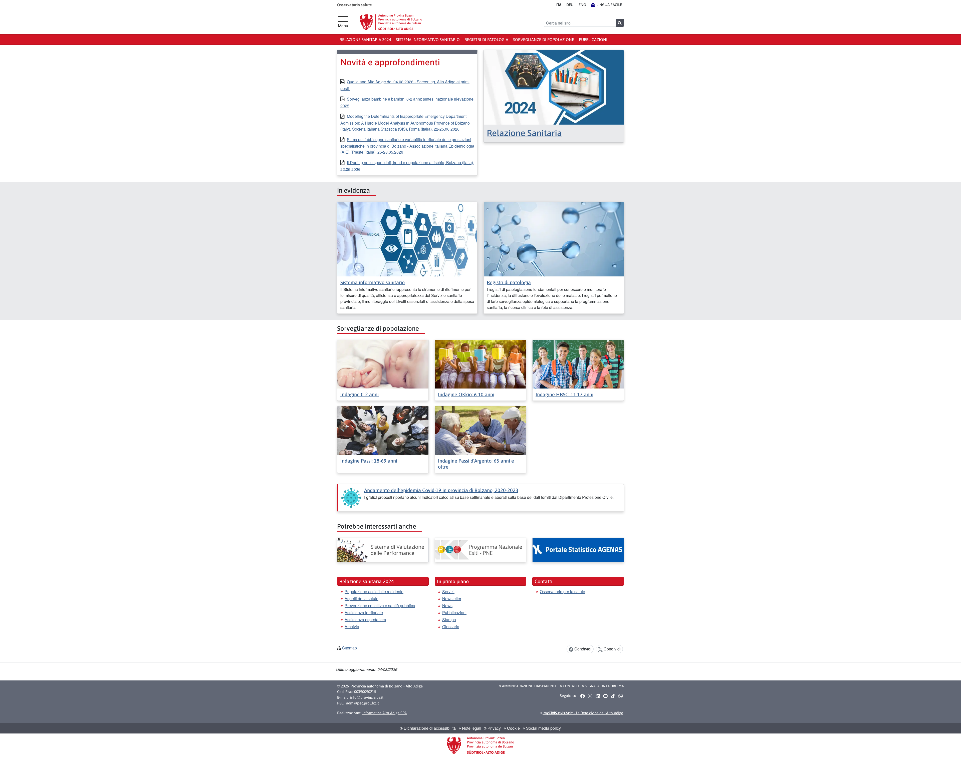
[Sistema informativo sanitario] (407, 238)
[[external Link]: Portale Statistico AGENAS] (578, 550)
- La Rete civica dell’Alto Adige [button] (583, 713)
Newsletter (451, 598)
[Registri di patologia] (554, 238)
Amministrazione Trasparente (529, 686)
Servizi (448, 591)
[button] (582, 695)
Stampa (449, 619)
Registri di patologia (486, 39)
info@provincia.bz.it (366, 697)
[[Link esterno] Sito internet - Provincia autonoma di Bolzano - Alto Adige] (390, 22)
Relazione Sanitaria (524, 133)
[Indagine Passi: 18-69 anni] (382, 430)
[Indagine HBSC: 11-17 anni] (578, 363)
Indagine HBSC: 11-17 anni (564, 394)
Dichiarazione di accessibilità (429, 728)
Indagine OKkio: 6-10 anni (466, 394)
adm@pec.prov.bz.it (362, 703)
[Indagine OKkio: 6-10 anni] (480, 363)
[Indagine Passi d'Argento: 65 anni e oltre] (480, 430)
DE (570, 5)
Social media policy (543, 728)
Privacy (494, 728)
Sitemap (349, 648)
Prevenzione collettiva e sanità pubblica (380, 605)
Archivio (352, 626)
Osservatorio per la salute (562, 591)
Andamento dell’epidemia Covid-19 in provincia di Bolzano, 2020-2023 (441, 490)
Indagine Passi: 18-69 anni (368, 461)
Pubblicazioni (593, 39)
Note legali (471, 728)
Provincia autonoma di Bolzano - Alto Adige (387, 686)
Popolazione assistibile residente (374, 591)
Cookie (513, 728)
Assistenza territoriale (364, 612)
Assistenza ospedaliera (365, 619)
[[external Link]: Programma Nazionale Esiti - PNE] (480, 550)
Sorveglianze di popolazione (543, 39)
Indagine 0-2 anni (359, 394)
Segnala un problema (604, 686)
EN (582, 5)
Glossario (450, 626)
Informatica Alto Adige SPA (384, 713)
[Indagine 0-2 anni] (382, 363)
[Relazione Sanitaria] (554, 87)
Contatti (570, 686)
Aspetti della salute (361, 598)
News (447, 605)
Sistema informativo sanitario (428, 39)
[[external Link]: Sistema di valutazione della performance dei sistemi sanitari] (382, 550)
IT (558, 5)
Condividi (582, 649)
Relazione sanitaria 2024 (365, 39)
